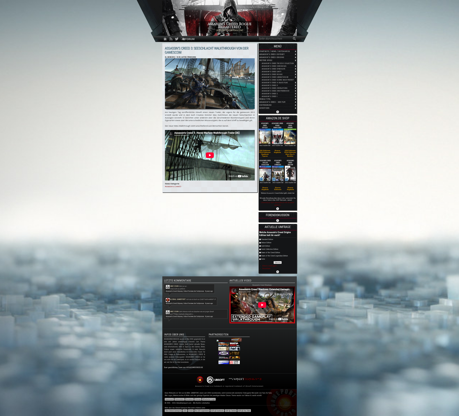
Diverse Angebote (277, 151)
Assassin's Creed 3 (173, 186)
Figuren (265, 156)
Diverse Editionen (277, 188)
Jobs (185, 411)
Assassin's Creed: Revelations (274, 88)
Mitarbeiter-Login (209, 399)
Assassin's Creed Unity (271, 71)
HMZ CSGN (174, 286)
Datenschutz (179, 399)
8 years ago (209, 291)
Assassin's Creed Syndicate (273, 69)
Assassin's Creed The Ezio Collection (278, 63)
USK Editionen (264, 151)
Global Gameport (178, 299)
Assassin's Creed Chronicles (274, 66)
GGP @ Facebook (217, 411)
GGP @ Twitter (230, 411)
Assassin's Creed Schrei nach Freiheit (278, 80)
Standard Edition (267, 239)
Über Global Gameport (173, 411)
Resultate (266, 268)
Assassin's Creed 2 (270, 94)
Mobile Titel (265, 99)
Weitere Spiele (265, 60)
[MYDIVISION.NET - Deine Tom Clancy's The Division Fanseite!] (223, 345)
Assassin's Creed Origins (271, 57)
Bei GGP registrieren (202, 411)
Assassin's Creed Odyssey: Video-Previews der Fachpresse (185, 291)
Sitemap (198, 399)
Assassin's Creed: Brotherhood (275, 91)
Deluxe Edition (266, 243)
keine (263, 259)
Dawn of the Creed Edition (270, 252)
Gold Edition (265, 246)
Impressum (169, 399)
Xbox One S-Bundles (290, 155)
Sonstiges (264, 108)
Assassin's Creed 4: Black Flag (275, 83)
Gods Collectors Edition (269, 249)
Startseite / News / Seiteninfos (274, 51)
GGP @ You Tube (244, 411)
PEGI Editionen (265, 152)
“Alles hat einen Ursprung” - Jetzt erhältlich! (229, 30)
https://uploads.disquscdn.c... (184, 314)
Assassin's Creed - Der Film (272, 102)
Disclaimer (189, 399)
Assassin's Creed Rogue (272, 74)
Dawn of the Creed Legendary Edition (274, 256)
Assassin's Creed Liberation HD (275, 77)
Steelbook (265, 154)
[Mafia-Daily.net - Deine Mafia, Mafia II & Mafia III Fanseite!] (234, 345)
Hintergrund (265, 105)
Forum (191, 411)
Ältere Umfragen (269, 265)
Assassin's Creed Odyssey (272, 54)
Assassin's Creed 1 (269, 96)
